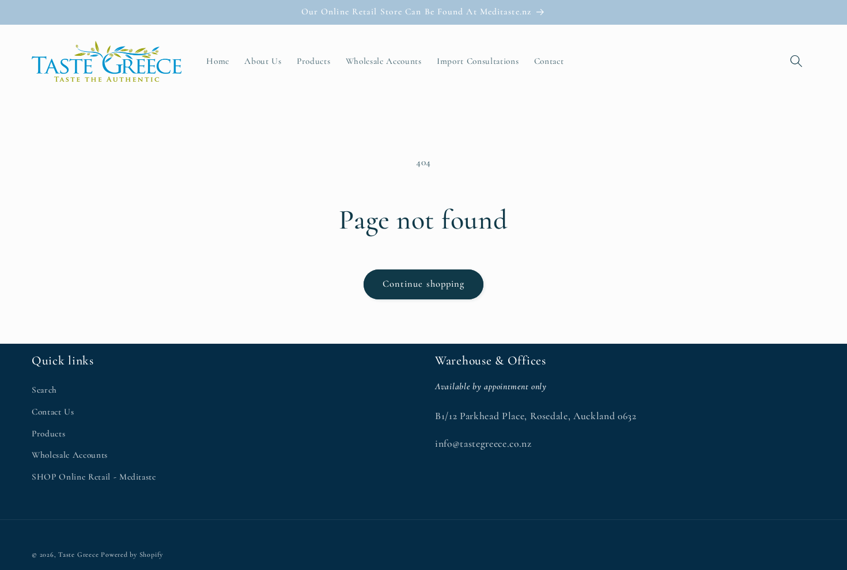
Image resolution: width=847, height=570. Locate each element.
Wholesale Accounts (70, 455)
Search (44, 390)
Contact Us (53, 411)
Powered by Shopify (132, 554)
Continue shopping (424, 284)
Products (48, 433)
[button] (796, 61)
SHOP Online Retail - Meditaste (94, 477)
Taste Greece (78, 554)
